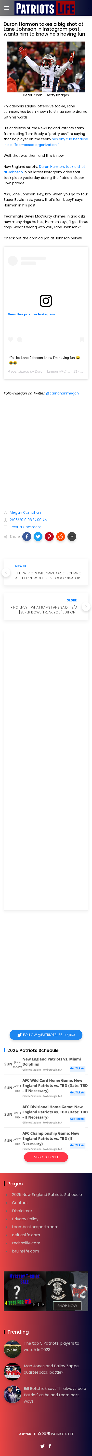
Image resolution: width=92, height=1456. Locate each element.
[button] (26, 536)
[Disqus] (46, 704)
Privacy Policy (25, 1219)
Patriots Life (62, 1433)
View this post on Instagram (31, 314)
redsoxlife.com (26, 1243)
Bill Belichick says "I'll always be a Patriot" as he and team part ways (55, 1395)
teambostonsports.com (35, 1227)
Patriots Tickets (46, 1157)
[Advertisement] (46, 454)
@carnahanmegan (62, 393)
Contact (20, 1203)
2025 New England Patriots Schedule (47, 1194)
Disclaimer (22, 1211)
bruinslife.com (25, 1251)
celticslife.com (26, 1235)
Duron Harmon (46, 371)
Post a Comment (25, 526)
